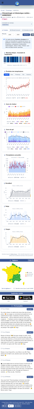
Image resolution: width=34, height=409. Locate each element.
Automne (28, 74)
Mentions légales (26, 403)
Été (23, 74)
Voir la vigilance (6, 288)
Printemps (17, 74)
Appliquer (26, 34)
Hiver (12, 74)
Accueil (2, 10)
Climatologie (9, 10)
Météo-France (14, 254)
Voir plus (29, 309)
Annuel (6, 74)
